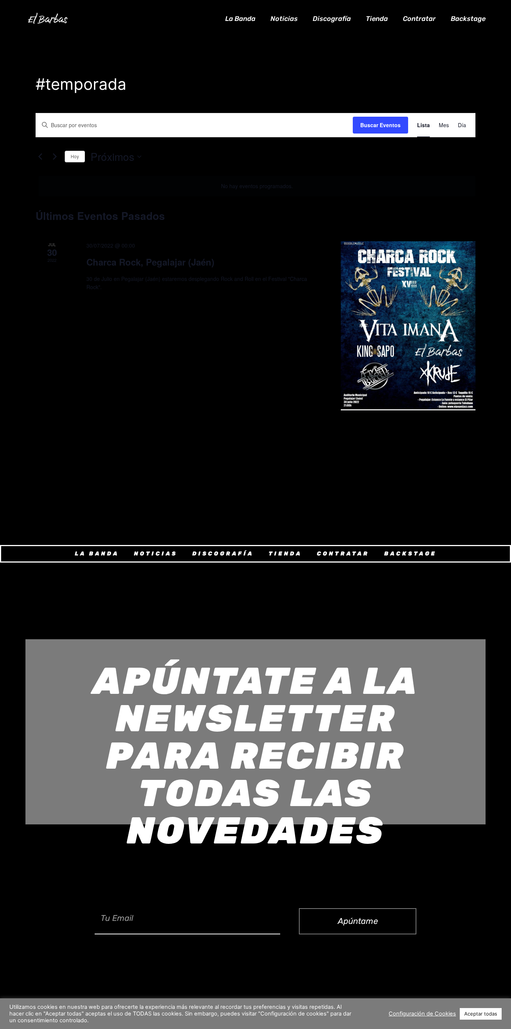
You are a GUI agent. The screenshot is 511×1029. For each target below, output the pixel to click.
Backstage (468, 19)
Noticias (284, 19)
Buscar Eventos (380, 125)
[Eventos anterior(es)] (40, 156)
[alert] (257, 186)
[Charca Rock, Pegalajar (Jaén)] (408, 325)
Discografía (332, 19)
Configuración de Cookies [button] (422, 1013)
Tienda (377, 19)
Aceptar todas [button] (480, 1014)
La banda (240, 19)
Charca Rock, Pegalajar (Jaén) (150, 261)
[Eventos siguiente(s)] (54, 156)
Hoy (75, 156)
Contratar (419, 19)
